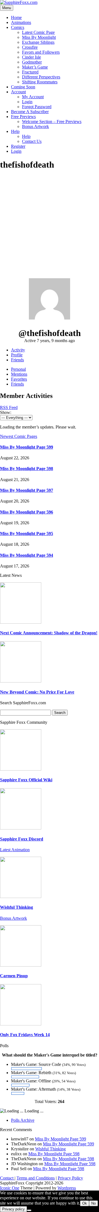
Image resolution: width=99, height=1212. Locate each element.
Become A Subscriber (30, 111)
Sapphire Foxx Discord (21, 839)
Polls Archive (22, 1120)
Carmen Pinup (14, 975)
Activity (18, 350)
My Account (33, 96)
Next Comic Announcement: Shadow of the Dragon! (48, 632)
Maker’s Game (35, 67)
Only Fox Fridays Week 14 (25, 1034)
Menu (6, 8)
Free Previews (23, 116)
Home (16, 17)
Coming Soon (23, 86)
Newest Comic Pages (18, 436)
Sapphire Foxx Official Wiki (26, 779)
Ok (84, 1203)
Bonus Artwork (35, 126)
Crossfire (30, 47)
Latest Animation (15, 849)
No (93, 1203)
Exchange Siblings (38, 42)
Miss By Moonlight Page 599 (26, 447)
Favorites (19, 379)
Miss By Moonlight (39, 37)
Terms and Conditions (35, 1178)
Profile (17, 355)
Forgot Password (36, 106)
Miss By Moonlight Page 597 (26, 490)
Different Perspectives (41, 77)
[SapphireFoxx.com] (18, 2)
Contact (7, 1178)
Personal (18, 369)
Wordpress (66, 1188)
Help (15, 131)
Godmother (32, 62)
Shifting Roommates (39, 82)
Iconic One (9, 1188)
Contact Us (32, 141)
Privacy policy (13, 1209)
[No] (29, 1210)
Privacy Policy (70, 1178)
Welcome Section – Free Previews (51, 121)
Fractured (30, 72)
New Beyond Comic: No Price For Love (37, 692)
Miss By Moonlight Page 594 (26, 555)
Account (18, 91)
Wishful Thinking (16, 907)
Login (27, 101)
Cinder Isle (31, 57)
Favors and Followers (41, 52)
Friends (17, 359)
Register (18, 146)
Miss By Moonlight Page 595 (26, 533)
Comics (17, 27)
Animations (21, 22)
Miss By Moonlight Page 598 (26, 468)
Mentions (19, 374)
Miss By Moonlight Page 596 (26, 512)
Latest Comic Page (38, 32)
